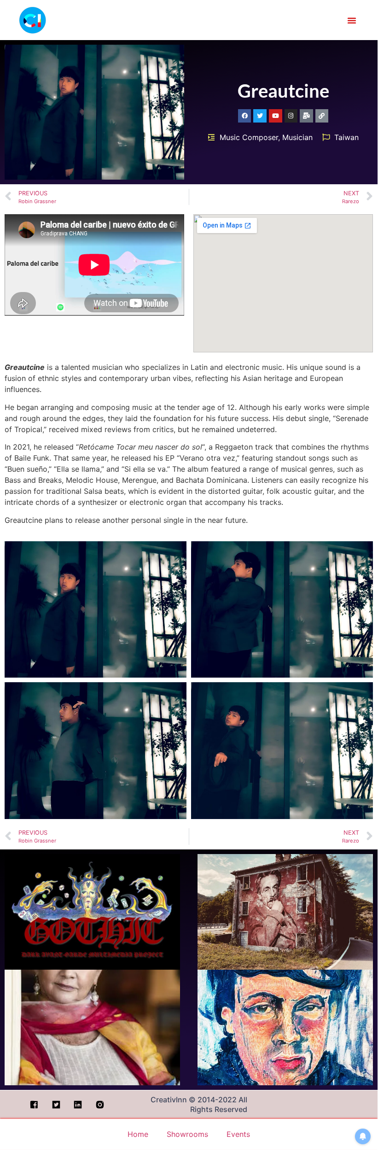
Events (238, 1134)
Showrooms (187, 1134)
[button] (352, 20)
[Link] (322, 116)
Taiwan (346, 137)
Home (138, 1134)
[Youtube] (275, 116)
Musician (297, 137)
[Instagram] (291, 116)
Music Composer (249, 137)
